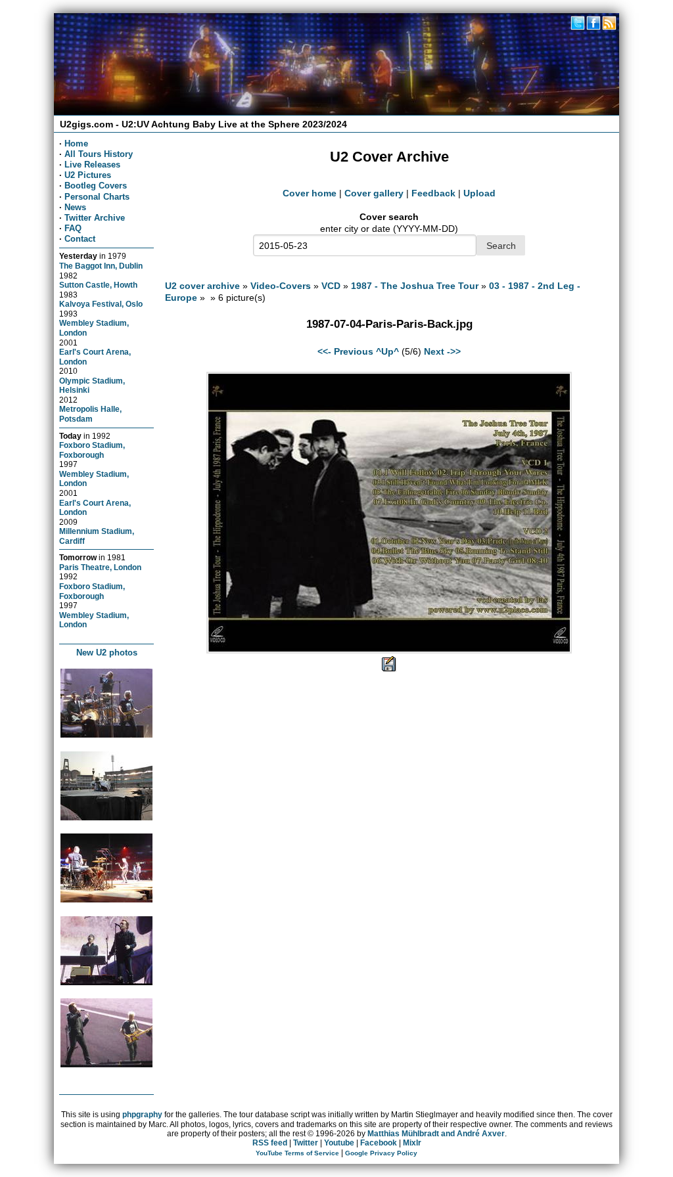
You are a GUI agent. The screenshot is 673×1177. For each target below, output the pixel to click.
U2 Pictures (87, 175)
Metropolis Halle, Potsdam (90, 414)
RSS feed (269, 1143)
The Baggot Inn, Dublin (101, 265)
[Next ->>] (389, 650)
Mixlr (412, 1143)
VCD (330, 285)
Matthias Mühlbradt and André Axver (436, 1134)
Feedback (433, 193)
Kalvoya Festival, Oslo (101, 304)
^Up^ (387, 351)
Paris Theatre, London (100, 567)
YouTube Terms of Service (297, 1153)
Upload (479, 193)
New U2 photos (106, 652)
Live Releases (92, 164)
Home (76, 143)
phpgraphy (142, 1115)
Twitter (305, 1143)
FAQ (72, 228)
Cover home (309, 193)
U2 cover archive (202, 285)
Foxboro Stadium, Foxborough (92, 450)
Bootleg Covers (95, 185)
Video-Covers (280, 285)
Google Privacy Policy (381, 1153)
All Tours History (98, 154)
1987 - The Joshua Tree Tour (414, 285)
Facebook (378, 1143)
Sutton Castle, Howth (98, 284)
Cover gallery (374, 193)
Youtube (339, 1143)
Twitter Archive (94, 218)
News (75, 207)
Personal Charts (96, 197)
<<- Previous (345, 351)
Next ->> (442, 351)
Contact (79, 239)
